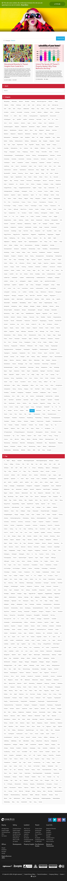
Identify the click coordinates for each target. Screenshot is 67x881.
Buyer (9, 144)
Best (35, 493)
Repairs (5, 371)
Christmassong (26, 518)
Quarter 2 (18, 708)
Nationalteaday (35, 669)
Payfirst (5, 331)
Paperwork (12, 687)
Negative (50, 669)
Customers (15, 169)
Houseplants (6, 256)
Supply (53, 762)
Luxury (37, 292)
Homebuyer (37, 245)
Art (52, 119)
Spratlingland (18, 755)
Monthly (53, 658)
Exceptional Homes (17, 828)
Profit (36, 345)
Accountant (6, 475)
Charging (22, 514)
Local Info (49, 825)
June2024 (12, 274)
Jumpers (5, 274)
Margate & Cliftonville (51, 828)
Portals (5, 338)
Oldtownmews (35, 679)
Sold (27, 396)
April (14, 119)
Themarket (26, 421)
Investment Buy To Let (41, 629)
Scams (30, 378)
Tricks (41, 780)
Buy (4, 144)
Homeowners (23, 248)
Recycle (49, 712)
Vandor (39, 435)
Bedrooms (17, 493)
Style (20, 762)
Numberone (12, 324)
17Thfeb (12, 105)
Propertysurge (50, 705)
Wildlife (31, 794)
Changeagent (12, 151)
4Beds (42, 108)
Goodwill (35, 227)
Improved (40, 259)
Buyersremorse (20, 144)
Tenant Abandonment (46, 769)
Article (5, 123)
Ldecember (60, 640)
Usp (13, 435)
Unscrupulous (49, 784)
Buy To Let (46, 500)
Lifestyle (58, 284)
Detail (51, 173)
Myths (18, 313)
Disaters (35, 177)
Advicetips (57, 112)
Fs (9, 216)
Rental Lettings (45, 363)
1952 (23, 464)
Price (5, 342)
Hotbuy (23, 252)
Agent (60, 475)
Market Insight (37, 654)
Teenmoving (20, 769)
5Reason (53, 108)
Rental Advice (37, 363)
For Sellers (49, 209)
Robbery (13, 730)
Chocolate (54, 514)
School (41, 378)
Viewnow (6, 439)
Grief (43, 230)
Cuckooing (49, 532)
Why (46, 442)
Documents (56, 177)
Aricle (45, 119)
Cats (44, 507)
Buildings (27, 141)
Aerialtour (36, 475)
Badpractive (38, 489)
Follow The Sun (23, 209)
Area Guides (38, 119)
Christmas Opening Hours (15, 518)
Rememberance (7, 363)
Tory (20, 780)
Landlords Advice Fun (41, 277)
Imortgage (39, 618)
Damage (14, 536)
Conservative (27, 525)
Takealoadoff (46, 407)
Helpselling (44, 597)
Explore (32, 195)
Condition (6, 525)
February (20, 198)
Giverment (6, 223)
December (53, 169)
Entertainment (51, 187)
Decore (26, 173)
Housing (32, 256)
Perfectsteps (23, 331)
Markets (60, 654)
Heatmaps (26, 597)
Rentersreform (57, 719)
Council (17, 166)
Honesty (18, 252)
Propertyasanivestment (8, 349)
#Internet (21, 101)
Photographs (50, 687)
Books (27, 496)
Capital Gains (6, 507)
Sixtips (39, 748)
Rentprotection (44, 367)
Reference (24, 715)
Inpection (46, 622)
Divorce (46, 177)
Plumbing (20, 335)
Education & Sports (50, 837)
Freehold (15, 575)
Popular (59, 335)
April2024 (19, 119)
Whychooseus (25, 794)
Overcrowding (31, 683)
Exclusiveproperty (7, 557)
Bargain (38, 126)
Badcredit (32, 489)
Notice (12, 676)
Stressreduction (7, 762)
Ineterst (5, 263)
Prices (9, 342)
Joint (43, 270)
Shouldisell (13, 392)
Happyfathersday (41, 234)
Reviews (38, 726)
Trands (31, 780)
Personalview (30, 331)
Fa (36, 195)
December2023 (7, 173)
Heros (25, 241)
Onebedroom (56, 679)
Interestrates (37, 266)
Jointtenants (49, 633)
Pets (47, 331)
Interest (17, 266)
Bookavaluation (7, 137)
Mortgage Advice (5, 828)
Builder (58, 137)
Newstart (49, 317)
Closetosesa (52, 155)
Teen (15, 769)
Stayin (43, 758)
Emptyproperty (12, 550)
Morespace (14, 661)
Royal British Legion (30, 730)
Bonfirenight (51, 133)
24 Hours (34, 467)
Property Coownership (14, 701)
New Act (55, 313)
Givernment (12, 223)
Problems (51, 342)
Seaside (5, 381)
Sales (42, 374)
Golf (39, 223)
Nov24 (17, 676)
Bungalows (52, 141)
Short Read (37, 389)
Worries (29, 450)
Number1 (6, 324)
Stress (54, 403)
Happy (25, 593)
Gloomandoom (38, 582)
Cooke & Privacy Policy (29, 874)
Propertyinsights (41, 701)
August (28, 123)
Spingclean (11, 755)
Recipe (51, 356)
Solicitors (32, 396)
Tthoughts (47, 780)
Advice (51, 112)
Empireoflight (57, 546)
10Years (56, 101)
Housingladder (37, 615)
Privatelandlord (7, 697)
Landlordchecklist (19, 640)
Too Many (6, 780)
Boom (31, 496)
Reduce (60, 712)
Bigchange (35, 133)
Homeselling (45, 248)
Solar (23, 396)
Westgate (48, 836)
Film (5, 202)
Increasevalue (6, 622)
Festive (57, 561)
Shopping (26, 389)
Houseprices (20, 256)
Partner (30, 687)
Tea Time (16, 410)
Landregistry (50, 277)
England (34, 187)
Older (44, 324)
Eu (35, 191)
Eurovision (40, 191)
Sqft (34, 755)
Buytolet (48, 144)
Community (43, 159)
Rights (54, 726)
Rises (9, 730)
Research (46, 723)
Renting (37, 367)
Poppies (49, 335)
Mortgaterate (54, 661)
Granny (5, 590)
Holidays (16, 245)
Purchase (34, 353)
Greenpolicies (37, 230)
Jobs (39, 270)
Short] (43, 389)
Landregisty (57, 277)
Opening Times (12, 683)
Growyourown (42, 590)
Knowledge (37, 274)
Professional (38, 697)
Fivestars (46, 205)
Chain (54, 148)
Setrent (51, 385)
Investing (25, 629)
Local (19, 288)
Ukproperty (32, 784)
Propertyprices (7, 353)
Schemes (36, 378)
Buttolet (58, 141)
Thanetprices (46, 417)
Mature (5, 658)
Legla (27, 284)
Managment (20, 295)
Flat (59, 205)
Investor (12, 270)
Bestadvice (6, 133)
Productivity (6, 345)
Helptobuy (14, 241)
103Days (11, 464)
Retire (17, 726)
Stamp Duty (51, 755)
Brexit (22, 137)
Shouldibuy (6, 392)
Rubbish (17, 374)
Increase (53, 259)
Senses (41, 385)
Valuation (29, 435)
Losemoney (14, 292)
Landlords (22, 277)
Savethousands (19, 733)
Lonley (5, 651)
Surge (10, 766)
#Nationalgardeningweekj (41, 460)
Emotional (50, 546)
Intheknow (59, 266)
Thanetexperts (7, 417)
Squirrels (39, 755)
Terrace (20, 414)
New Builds (6, 317)
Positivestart (17, 338)
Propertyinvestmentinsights (52, 701)
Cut (4, 536)
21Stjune (19, 108)
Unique (59, 432)
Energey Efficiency (7, 187)
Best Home (54, 130)
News (37, 317)
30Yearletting (40, 467)
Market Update (20, 299)
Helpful (54, 238)
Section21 (28, 737)
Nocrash (12, 320)
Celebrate (36, 148)
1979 (28, 464)
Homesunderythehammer (38, 608)
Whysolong (60, 442)
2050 (14, 108)
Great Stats (25, 230)
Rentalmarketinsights (8, 367)
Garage (20, 579)
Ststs (59, 403)
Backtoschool (31, 126)
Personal (35, 687)
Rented (16, 367)
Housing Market (21, 615)
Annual (37, 478)
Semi (37, 385)
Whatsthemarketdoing (15, 794)
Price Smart (32, 694)
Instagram (20, 626)
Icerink (5, 259)
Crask (21, 532)
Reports (33, 723)
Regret (44, 715)
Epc (57, 187)
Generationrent (39, 220)
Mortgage (26, 306)
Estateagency (6, 554)
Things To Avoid (40, 421)
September (40, 744)
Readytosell (28, 712)
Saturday (52, 374)
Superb (22, 407)
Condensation (7, 162)
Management (6, 295)
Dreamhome (58, 180)
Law (16, 281)
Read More (24, 5)
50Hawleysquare (55, 467)
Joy (61, 633)
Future (50, 216)
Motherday (45, 306)
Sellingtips (15, 744)
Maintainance (43, 292)
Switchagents (39, 407)
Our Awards (4, 836)
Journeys (56, 633)
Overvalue (41, 327)
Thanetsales (6, 421)
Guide (55, 230)
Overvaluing (60, 683)
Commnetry (29, 159)
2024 (49, 105)
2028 (9, 108)
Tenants (5, 414)
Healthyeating (12, 238)
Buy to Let (26, 836)
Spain (5, 399)
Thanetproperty (7, 776)
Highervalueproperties (33, 241)
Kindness (26, 274)
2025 (5, 108)
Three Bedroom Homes (57, 421)
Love (19, 292)
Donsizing (16, 180)
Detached (30, 539)
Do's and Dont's (38, 834)
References (30, 715)
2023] (44, 105)
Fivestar (40, 205)
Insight (34, 263)
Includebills (54, 618)
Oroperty (11, 327)
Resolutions (60, 723)
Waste (44, 791)
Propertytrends (22, 353)
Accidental (6, 112)
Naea (22, 313)
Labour (43, 274)
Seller (54, 381)
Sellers (13, 385)
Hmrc (50, 241)
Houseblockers (42, 252)
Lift (4, 288)
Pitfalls (5, 690)
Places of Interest (50, 841)
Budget (41, 137)
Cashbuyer (38, 507)
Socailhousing (7, 396)
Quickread (6, 356)
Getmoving (47, 220)
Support (27, 407)
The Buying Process (6, 832)
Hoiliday (51, 600)
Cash (31, 148)
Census (48, 148)
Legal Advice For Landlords (50, 281)
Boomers (37, 496)
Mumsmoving (7, 313)
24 (29, 467)
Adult (18, 475)
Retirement (22, 726)
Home (21, 245)
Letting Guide (27, 832)
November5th (45, 676)
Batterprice (51, 126)
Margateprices (52, 295)
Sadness (41, 730)
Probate (20, 697)
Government (6, 230)
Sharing (14, 389)
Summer (11, 407)
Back (13, 489)
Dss (61, 543)
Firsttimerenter (53, 568)
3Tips (38, 108)
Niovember (6, 320)
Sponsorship (25, 399)
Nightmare (46, 672)
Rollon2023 (11, 374)
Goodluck (58, 223)
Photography (57, 687)
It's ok (58, 4)
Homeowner (16, 248)
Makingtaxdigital (57, 651)
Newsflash (43, 317)
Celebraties (55, 507)
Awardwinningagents (8, 126)
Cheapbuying (25, 151)
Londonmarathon (39, 288)
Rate (5, 712)
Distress (40, 177)
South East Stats (49, 396)
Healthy (5, 238)
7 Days (24, 471)
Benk (36, 130)
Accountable (19, 112)
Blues (17, 496)
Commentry (14, 159)
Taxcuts (29, 766)
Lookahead (11, 651)
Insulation (59, 263)
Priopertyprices (27, 342)
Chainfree (59, 148)
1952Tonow (18, 105)
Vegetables (49, 787)
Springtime (50, 399)
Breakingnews (15, 137)
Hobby (60, 241)
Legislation (14, 284)
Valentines (26, 787)
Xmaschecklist (24, 802)
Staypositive (42, 403)
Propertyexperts (27, 349)
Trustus (32, 428)
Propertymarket (54, 349)
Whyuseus (6, 446)
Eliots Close (36, 546)
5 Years (47, 108)
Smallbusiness (43, 392)
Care (21, 148)
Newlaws (25, 317)
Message (22, 658)
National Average (26, 669)
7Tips (29, 471)
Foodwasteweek (45, 572)
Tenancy (53, 410)
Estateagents (24, 191)
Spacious (53, 751)
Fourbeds (60, 209)
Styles (24, 762)
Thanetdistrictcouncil (52, 414)
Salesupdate (57, 730)
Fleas (5, 209)
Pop (44, 335)
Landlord (59, 274)
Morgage (21, 661)
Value (35, 435)
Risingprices (57, 371)
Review (33, 726)
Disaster (29, 177)
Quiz (17, 356)
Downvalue (51, 180)
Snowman (55, 392)
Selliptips (21, 744)
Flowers (9, 209)
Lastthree (44, 640)
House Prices (6, 611)
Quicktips (12, 356)
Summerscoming (37, 762)
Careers (62, 874)
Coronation (49, 162)
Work (10, 798)
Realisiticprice (44, 356)
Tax (52, 407)
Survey (32, 407)
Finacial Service (26, 564)
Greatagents (16, 590)
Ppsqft (30, 338)
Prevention (57, 338)
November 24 (30, 676)
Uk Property (10, 784)
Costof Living (56, 162)
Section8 (34, 737)
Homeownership (32, 248)
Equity (54, 550)
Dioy (25, 177)
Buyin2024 (31, 144)
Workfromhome (17, 798)
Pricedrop (39, 694)
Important (33, 259)
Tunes (57, 780)
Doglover (6, 180)
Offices (4, 844)
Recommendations (58, 356)
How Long (53, 615)
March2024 (39, 295)
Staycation (35, 403)
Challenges (23, 511)
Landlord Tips (6, 277)
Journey (57, 270)
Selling (18, 385)
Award (52, 485)
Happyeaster (33, 234)
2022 (29, 105)
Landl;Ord (6, 640)
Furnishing (44, 216)
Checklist (32, 151)
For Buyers (43, 209)
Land (59, 636)
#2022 (8, 460)
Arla (49, 119)
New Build (56, 669)
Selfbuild (45, 381)
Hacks (60, 230)
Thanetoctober (56, 773)
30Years (32, 108)
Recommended (42, 712)
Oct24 (22, 324)
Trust (27, 428)
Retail (5, 726)
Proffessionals (30, 345)
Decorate (46, 536)
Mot (15, 665)
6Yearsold (15, 471)
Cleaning (34, 155)
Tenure (11, 414)
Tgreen (30, 414)
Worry (13, 802)
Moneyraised (6, 306)
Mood (20, 306)
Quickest (58, 353)
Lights (9, 647)
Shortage (48, 389)
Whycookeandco (52, 442)
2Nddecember (26, 108)
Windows (19, 446)
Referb (18, 715)
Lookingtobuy (53, 288)
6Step (10, 471)
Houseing (20, 611)
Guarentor (49, 590)
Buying (43, 144)
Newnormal (31, 317)
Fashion (9, 198)
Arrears (36, 482)
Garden (15, 220)
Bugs (54, 137)
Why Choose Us (16, 836)
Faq (4, 198)
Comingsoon (55, 518)
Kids (21, 274)
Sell (50, 381)
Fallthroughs (6, 561)
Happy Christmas (7, 234)
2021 (24, 105)
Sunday (16, 407)
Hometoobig (6, 252)
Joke (52, 270)
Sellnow (32, 385)
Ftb (13, 216)
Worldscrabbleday (56, 798)
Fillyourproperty (57, 198)
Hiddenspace (6, 600)
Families (52, 195)
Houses (26, 256)
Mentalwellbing (23, 302)
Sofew (18, 396)
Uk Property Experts (8, 432)
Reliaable (48, 360)
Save (57, 374)
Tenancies (27, 769)
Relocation (54, 360)
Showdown (25, 748)
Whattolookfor (39, 442)
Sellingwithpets (25, 385)
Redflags (54, 712)
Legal (41, 281)
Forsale (54, 209)
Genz (5, 582)
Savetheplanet (11, 733)
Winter (25, 446)
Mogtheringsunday (48, 302)
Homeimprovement (8, 248)
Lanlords (38, 640)
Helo (41, 238)
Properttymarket (57, 697)
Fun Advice (50, 575)
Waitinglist (27, 791)
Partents (52, 327)
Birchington (48, 834)
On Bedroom (49, 324)
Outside (22, 327)
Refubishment (37, 715)
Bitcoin (41, 133)
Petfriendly (42, 331)
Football (36, 209)
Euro (36, 554)
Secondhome (23, 381)
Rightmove (48, 726)
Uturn (18, 435)
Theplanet (32, 421)
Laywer (53, 640)
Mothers (25, 665)
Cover (35, 166)
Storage (48, 758)
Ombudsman (48, 679)
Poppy (54, 335)
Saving (12, 378)
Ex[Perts (51, 191)
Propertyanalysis (54, 345)
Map (26, 295)
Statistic (21, 758)
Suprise (5, 766)
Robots (5, 374)
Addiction (40, 112)
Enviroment (44, 550)
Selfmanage (52, 737)
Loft (43, 647)
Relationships (36, 360)
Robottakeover (21, 730)
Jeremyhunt (31, 633)
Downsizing (56, 543)
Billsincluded (47, 493)
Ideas (10, 259)
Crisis (55, 166)
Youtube (40, 802)
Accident (47, 471)
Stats (30, 403)
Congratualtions (19, 525)
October (27, 324)
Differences (55, 539)
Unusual (56, 784)
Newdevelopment (13, 672)
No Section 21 (54, 672)
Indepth (59, 259)
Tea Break (10, 410)
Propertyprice (26, 705)
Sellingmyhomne (7, 744)
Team (27, 410)
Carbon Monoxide (15, 507)
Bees (31, 493)
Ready (38, 356)
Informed (29, 263)
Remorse (14, 363)
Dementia (6, 539)
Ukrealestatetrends (40, 784)
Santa (47, 374)
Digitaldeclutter (19, 177)
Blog (45, 133)
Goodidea (52, 223)
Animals (32, 478)
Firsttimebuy (36, 568)
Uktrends (46, 432)
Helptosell (20, 241)
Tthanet (37, 428)
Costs (12, 166)
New (51, 313)
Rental (31, 363)
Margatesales (6, 299)
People (17, 331)
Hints (41, 241)
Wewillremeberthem (58, 791)
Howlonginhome (58, 256)
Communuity (27, 521)
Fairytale (47, 557)
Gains (11, 579)
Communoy (20, 521)
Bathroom (44, 126)
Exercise (14, 557)
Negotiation (44, 313)
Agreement (13, 478)
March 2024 (32, 295)
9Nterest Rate (35, 471)
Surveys (15, 766)
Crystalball (43, 532)
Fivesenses (14, 572)
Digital (12, 177)
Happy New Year (16, 234)
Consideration (20, 162)
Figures (50, 198)
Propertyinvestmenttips (8, 705)
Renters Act (42, 719)
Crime (50, 166)
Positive (10, 338)
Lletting (25, 647)
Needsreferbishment (30, 313)
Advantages (24, 475)
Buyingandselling (15, 503)
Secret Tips (16, 737)
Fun (27, 216)
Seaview (16, 381)
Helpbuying (37, 597)
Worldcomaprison (52, 446)
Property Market (24, 701)
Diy (50, 177)
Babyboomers (24, 126)
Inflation (11, 263)
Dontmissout (29, 180)
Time (44, 776)
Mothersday (31, 665)
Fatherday (29, 561)
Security (34, 381)
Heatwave (35, 238)
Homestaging (27, 608)
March (19, 654)
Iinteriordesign (21, 259)
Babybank (17, 126)
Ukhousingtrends (39, 432)
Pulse (29, 353)
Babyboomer (58, 485)
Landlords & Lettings (30, 277)
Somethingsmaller (39, 396)
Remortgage (20, 363)
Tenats (60, 769)
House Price (34, 252)
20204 (45, 464)
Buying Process (7, 503)
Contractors (35, 525)
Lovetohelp (31, 292)
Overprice (28, 327)
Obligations (10, 679)
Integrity (12, 266)
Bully (40, 141)
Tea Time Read (36, 766)
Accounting (26, 112)
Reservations (16, 371)
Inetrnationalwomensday (17, 622)
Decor (41, 536)
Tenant (59, 410)
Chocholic (57, 151)
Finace (19, 564)
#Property (51, 460)
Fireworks (55, 564)
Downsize (45, 180)
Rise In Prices (50, 371)
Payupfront (11, 331)
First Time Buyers (16, 568)
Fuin (17, 216)
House (28, 252)
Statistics (24, 403)
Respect (28, 371)
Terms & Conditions (42, 874)
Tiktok (39, 776)
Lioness (20, 647)
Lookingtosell (6, 292)
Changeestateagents (8, 514)
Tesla (25, 414)
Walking (22, 439)
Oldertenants (27, 679)
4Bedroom (48, 467)
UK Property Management (19, 432)
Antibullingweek (7, 119)
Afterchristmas (43, 475)
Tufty (52, 780)
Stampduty (57, 399)
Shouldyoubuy (20, 392)
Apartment (60, 478)
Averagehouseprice (20, 485)
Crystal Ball (36, 532)
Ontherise (56, 324)
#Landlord (27, 101)
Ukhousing (25, 784)
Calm (49, 503)
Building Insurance (19, 141)
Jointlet (47, 270)
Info (16, 263)
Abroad (41, 471)
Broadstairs (27, 137)
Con (56, 159)
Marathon (14, 654)
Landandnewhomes (51, 274)
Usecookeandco (7, 435)
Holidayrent (6, 604)
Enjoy (45, 187)
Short (31, 389)
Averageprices (29, 485)
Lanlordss (6, 281)
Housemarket (56, 252)
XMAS (34, 450)
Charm (33, 514)
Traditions (13, 428)
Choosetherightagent (19, 155)
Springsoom (43, 399)
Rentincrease (30, 367)
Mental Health (7, 302)
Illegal (28, 259)
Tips (58, 776)
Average (40, 123)
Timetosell (49, 776)
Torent (16, 780)
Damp (37, 169)
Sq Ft (30, 755)
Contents (27, 162)
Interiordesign (7, 629)
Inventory (19, 629)
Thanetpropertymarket (55, 417)
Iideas (15, 259)
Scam (26, 378)
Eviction (46, 191)
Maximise (48, 299)
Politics (39, 335)
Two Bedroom (47, 428)
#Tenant (57, 460)
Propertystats (14, 353)
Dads (9, 536)
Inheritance (40, 622)
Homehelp (52, 245)
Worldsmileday (16, 450)
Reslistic (23, 371)
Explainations (25, 195)
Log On (34, 876)
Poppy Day (46, 690)
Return (28, 726)
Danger (19, 536)
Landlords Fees (27, 830)
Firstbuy (14, 205)
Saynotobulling (19, 378)
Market (13, 299)
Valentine (23, 435)
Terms (15, 414)
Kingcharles (39, 636)
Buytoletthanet (30, 503)
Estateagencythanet (8, 191)
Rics (43, 726)
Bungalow (45, 141)
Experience (13, 195)
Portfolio (6, 694)
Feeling (31, 198)
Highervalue (14, 600)
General (32, 220)
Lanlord (32, 640)
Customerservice (23, 169)
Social (13, 396)
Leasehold (36, 281)
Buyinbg (37, 144)
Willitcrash (37, 794)
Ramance (53, 708)
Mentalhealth (14, 302)
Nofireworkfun (19, 320)
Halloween (13, 593)
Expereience (6, 195)
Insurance (6, 266)
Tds (60, 407)
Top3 (11, 780)
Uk (53, 428)
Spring (37, 399)
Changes (16, 514)
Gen (40, 579)
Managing (14, 295)
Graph (20, 230)
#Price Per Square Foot (41, 101)
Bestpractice (13, 133)
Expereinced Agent (22, 557)
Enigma (40, 187)
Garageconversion (7, 220)
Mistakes (34, 658)
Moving (57, 306)
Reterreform (11, 726)
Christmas (28, 155)
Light (5, 647)
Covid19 (11, 532)
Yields (39, 450)
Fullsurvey (22, 216)
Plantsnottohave (7, 335)
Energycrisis (30, 550)
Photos (51, 331)
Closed (49, 518)
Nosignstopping (43, 320)
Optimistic (19, 683)
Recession (35, 712)
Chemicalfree (44, 151)
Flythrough (16, 209)
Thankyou (13, 421)
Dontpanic (37, 543)
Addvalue (13, 475)
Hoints (5, 245)
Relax (43, 360)
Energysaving (37, 550)
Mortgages (32, 306)
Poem (26, 690)
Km (49, 636)
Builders (5, 141)
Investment (6, 270)
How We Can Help (17, 834)
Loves (26, 651)
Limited (9, 288)
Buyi (26, 144)
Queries (45, 353)
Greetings (28, 590)
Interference (45, 266)
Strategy (49, 403)
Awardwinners (51, 123)
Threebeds (33, 776)
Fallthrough (46, 195)
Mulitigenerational (55, 665)
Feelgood (26, 198)
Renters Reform (23, 367)
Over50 (25, 683)
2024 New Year (55, 105)
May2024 (58, 299)
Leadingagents (23, 281)
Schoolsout (53, 378)
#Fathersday (14, 101)
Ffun (5, 564)
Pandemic (6, 687)
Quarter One (24, 708)
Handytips (19, 593)
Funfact (32, 216)
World (23, 798)
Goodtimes (20, 227)
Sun (43, 762)
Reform (30, 360)
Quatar (30, 708)
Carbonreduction (14, 148)
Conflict (13, 162)
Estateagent (16, 191)
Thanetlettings (30, 417)
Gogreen (34, 223)
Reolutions (22, 723)
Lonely (46, 288)
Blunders (21, 496)
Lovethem (25, 292)
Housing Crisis (12, 615)
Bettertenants (28, 133)
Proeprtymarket (14, 345)
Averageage (12, 485)
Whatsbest (6, 794)
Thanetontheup (38, 417)
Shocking (20, 389)
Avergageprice (37, 485)
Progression (49, 697)
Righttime (60, 726)
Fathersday (36, 561)
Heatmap (29, 238)
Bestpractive (20, 133)
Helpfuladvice (6, 241)
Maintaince (51, 292)
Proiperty (41, 345)
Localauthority (37, 647)
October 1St (33, 324)
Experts (19, 195)
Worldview (23, 450)
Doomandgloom (37, 180)
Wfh (57, 439)
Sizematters (35, 392)
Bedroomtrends (25, 493)
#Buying (13, 460)
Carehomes (27, 507)
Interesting (24, 266)
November (51, 320)
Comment (59, 155)
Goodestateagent (14, 586)
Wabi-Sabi (17, 439)
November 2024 (58, 320)
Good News (60, 582)
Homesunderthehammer (54, 248)
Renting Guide (38, 830)
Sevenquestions (7, 389)
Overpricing (46, 683)
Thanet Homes (27, 773)
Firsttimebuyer (33, 205)
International (52, 266)
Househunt (49, 252)
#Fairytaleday (6, 101)
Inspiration (53, 263)
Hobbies (55, 241)
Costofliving (6, 166)
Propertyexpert (18, 349)
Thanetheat (14, 417)
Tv (60, 780)
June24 (23, 636)
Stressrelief (14, 762)
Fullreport (40, 575)
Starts (5, 403)
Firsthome (20, 205)
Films (9, 202)
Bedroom (6, 130)
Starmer (5, 758)
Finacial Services (16, 202)
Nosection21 (35, 320)
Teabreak (22, 410)
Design (42, 173)
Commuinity (36, 159)
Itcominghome (13, 633)
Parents (46, 327)
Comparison (41, 521)
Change (5, 151)
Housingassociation (40, 256)
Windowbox (12, 446)
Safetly (32, 374)
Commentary (6, 159)
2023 (33, 105)
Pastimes (58, 327)
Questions (36, 708)
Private (34, 342)
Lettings (52, 284)
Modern (40, 302)
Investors (18, 270)
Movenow (51, 306)
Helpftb (49, 238)
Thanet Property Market (37, 773)
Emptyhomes (58, 184)
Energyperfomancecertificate (24, 187)
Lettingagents (46, 284)
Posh (11, 694)
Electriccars (23, 546)
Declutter (14, 173)
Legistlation (21, 284)
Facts (40, 195)
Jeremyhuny (38, 633)
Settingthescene (59, 385)
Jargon (34, 270)
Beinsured (21, 130)
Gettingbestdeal (54, 220)
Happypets (58, 234)
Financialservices (42, 202)
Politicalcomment (32, 335)
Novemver (53, 676)
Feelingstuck (37, 198)
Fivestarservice (53, 205)
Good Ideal (53, 582)
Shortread (55, 389)
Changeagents (54, 511)
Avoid (45, 123)
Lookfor (17, 651)
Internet (13, 629)
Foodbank (38, 572)
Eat (16, 184)
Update (5, 787)
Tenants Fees (38, 832)
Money (55, 302)
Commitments (21, 159)
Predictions (36, 338)
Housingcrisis (29, 615)
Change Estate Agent (45, 511)
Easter (5, 184)
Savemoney (6, 378)
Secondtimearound (8, 737)
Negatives (38, 313)
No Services (6, 676)
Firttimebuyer (6, 572)
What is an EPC (16, 839)
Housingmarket (45, 615)
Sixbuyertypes (32, 748)
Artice (57, 119)
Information (21, 263)
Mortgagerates (34, 661)
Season (10, 381)
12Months (6, 105)
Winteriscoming (32, 446)
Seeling (40, 381)
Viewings (56, 435)
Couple (30, 166)
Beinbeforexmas (13, 130)
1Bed (32, 464)
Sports (32, 399)
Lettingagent (38, 284)
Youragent (49, 450)
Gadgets (55, 216)
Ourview (17, 327)
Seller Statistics (7, 385)
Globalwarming (28, 223)
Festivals (52, 561)
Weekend (41, 439)
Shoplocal (47, 744)
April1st (9, 482)
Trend (18, 428)
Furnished (38, 216)
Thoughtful (48, 421)
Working (44, 446)
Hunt (14, 618)
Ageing (54, 475)
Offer (21, 679)
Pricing (20, 342)
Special (5, 755)
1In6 (36, 464)
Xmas (18, 802)
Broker (33, 137)
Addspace (46, 112)
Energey (18, 550)
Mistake (35, 302)
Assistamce (16, 123)
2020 (41, 464)
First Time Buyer (7, 205)
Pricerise (44, 694)
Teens (49, 410)
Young (43, 450)
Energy (15, 187)
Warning (39, 791)
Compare (34, 521)
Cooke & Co (50, 525)
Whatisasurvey (7, 442)
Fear (41, 561)
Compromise (50, 159)
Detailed (56, 173)
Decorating (20, 173)
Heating (23, 238)
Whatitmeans (15, 442)
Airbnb (22, 478)
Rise (5, 730)
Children (50, 151)
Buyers (13, 144)
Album (27, 478)
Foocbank (31, 209)
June (18, 636)
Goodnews (6, 227)
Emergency (39, 184)
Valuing (43, 787)
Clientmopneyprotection (43, 155)
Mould (37, 665)
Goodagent (45, 223)
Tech (44, 410)
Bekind (26, 130)
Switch (20, 766)
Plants (16, 690)
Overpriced (35, 327)
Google (40, 227)
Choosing (60, 514)
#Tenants (50, 101)
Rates (28, 356)
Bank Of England (46, 489)
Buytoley (37, 503)
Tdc (56, 407)
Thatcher (21, 776)
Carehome (26, 148)
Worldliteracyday (7, 450)
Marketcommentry (29, 299)
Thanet (43, 414)
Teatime (32, 410)
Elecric (27, 184)
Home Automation (28, 245)
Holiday (10, 245)
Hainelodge (6, 593)
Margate (45, 295)
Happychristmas (25, 234)
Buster (36, 500)
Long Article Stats (55, 647)
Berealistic (48, 130)
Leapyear (30, 281)
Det (47, 173)
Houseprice (13, 256)
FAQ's (3, 834)
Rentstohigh (56, 367)
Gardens (27, 220)
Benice (31, 130)
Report (10, 371)
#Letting (33, 101)
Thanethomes (22, 417)
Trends (23, 428)
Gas (36, 579)
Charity (18, 151)
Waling (33, 791)
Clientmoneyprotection (41, 518)
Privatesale (14, 697)
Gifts (61, 220)
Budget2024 (47, 137)
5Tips (5, 471)
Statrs (27, 758)
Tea (4, 410)
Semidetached (33, 744)
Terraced (15, 773)
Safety (37, 374)
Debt (48, 169)
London (47, 647)
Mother (20, 665)
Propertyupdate (58, 705)
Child (43, 514)
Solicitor (35, 751)
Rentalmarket (53, 363)
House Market (57, 608)
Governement (54, 227)
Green (31, 230)
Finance (29, 202)
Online (5, 683)
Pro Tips (39, 342)
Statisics (18, 403)
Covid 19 (40, 166)
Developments (17, 844)
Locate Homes (25, 288)
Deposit (31, 173)
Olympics (42, 679)
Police (25, 335)
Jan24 (23, 270)
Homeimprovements (47, 604)
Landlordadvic (14, 277)
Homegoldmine (45, 245)
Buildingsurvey (34, 141)
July (62, 270)
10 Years (5, 464)
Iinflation (33, 618)
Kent (17, 274)
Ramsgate (23, 356)
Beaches (57, 126)
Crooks (59, 166)
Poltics (40, 690)
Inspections (46, 263)
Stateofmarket (12, 403)
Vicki (5, 791)
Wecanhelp (35, 439)
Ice (18, 618)
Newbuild (13, 317)
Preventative (50, 338)
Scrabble (42, 733)
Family (57, 195)
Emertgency (46, 184)
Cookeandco (41, 162)
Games (15, 579)
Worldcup (29, 798)
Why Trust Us (27, 828)
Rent (26, 363)
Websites (28, 439)
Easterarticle (11, 184)
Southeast (57, 396)
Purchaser (40, 353)
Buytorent (43, 503)
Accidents (13, 112)
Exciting (57, 191)
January (28, 270)
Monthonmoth (7, 661)
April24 (21, 482)
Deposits (37, 173)
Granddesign (13, 230)
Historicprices (25, 600)
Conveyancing (34, 162)
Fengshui (44, 198)
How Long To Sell (7, 618)
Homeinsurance (57, 604)
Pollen (36, 690)
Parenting (19, 687)
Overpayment (39, 683)
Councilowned (24, 166)
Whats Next (22, 442)
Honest (12, 252)
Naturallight (43, 669)
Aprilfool (25, 119)
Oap (18, 324)
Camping (54, 144)
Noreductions (27, 320)
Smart (49, 392)
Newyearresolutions (57, 317)
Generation (59, 579)
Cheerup (37, 151)
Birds (54, 493)
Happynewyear (50, 234)
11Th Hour (18, 464)
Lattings (11, 281)
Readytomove (21, 712)
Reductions (18, 360)
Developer (41, 539)
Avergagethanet (45, 485)
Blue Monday (10, 496)
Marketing (37, 299)
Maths (42, 299)
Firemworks (50, 202)
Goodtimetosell (28, 227)
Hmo (37, 600)
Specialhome (18, 399)
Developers (6, 177)
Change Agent (35, 511)
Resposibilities (35, 371)
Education (22, 184)
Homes (39, 248)
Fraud (10, 575)
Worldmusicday (36, 798)
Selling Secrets (16, 837)
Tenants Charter (38, 828)
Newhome (19, 317)
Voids (11, 439)
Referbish (25, 360)
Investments (50, 629)
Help (45, 238)
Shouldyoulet (28, 392)
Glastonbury (19, 223)
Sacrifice (23, 374)
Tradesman (6, 428)
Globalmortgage (30, 582)
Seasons (53, 733)
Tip (54, 776)
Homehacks (38, 604)
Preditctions (43, 338)
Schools (46, 378)
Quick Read (51, 353)
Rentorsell (11, 723)
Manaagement (59, 292)
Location (32, 288)
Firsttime (26, 205)
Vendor (45, 435)
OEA (39, 324)
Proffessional (22, 345)
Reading (33, 356)
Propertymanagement (44, 349)
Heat (18, 238)
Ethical (30, 191)
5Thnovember (59, 108)
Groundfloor (49, 230)
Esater (59, 550)
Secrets (29, 381)
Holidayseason (20, 604)
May (53, 299)
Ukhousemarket (30, 432)
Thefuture (19, 421)
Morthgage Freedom (8, 665)
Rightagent (42, 371)
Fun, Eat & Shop (49, 839)
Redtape (5, 360)
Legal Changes (7, 284)
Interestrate (30, 266)
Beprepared (41, 130)
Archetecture (31, 119)
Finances (35, 202)
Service (46, 385)
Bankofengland (56, 489)
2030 (21, 467)
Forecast (58, 572)
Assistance (23, 123)
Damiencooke (31, 169)
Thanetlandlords (48, 773)
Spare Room (11, 399)
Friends (5, 216)
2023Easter (6, 467)
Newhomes (28, 672)
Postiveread (24, 338)
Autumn (34, 123)
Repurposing (39, 723)
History (45, 241)
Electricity (30, 546)
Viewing (50, 435)
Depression (18, 539)
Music (13, 313)
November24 (37, 676)
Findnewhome (48, 564)
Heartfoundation (12, 597)
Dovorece (44, 543)
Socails (13, 751)
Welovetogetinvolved (49, 439)
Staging (44, 755)
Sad (28, 374)
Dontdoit (22, 180)
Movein (42, 665)
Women (39, 446)
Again (50, 475)
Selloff (26, 744)
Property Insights (5, 830)
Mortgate (38, 306)
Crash (45, 166)
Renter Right (34, 719)
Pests (37, 331)
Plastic (14, 335)
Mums (5, 669)
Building (11, 141)
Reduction (12, 360)
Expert (36, 557)
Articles (10, 123)
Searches (59, 378)
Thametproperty (37, 414)
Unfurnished (53, 432)
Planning (57, 331)
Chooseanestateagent (8, 155)
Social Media (24, 751)
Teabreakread (50, 766)
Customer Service (7, 169)
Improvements (47, 259)
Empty (52, 184)
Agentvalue (6, 478)
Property (47, 345)
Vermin (60, 787)
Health (5, 597)
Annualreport (44, 478)
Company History (53, 874)
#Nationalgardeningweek (29, 460)
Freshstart (21, 575)
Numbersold (59, 676)
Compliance (48, 521)
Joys (5, 636)
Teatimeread (38, 410)
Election (32, 184)
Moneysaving (14, 306)
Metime (29, 302)
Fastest (14, 198)
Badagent (26, 489)
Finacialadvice (35, 564)
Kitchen (31, 274)
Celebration (43, 148)
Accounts (33, 112)
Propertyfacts (34, 349)
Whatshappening (30, 442)
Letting (31, 284)
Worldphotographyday (46, 798)
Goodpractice (13, 227)
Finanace (23, 202)
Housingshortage (49, 256)
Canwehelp (6, 148)
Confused (12, 525)
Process (56, 342)
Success (5, 407)
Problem (45, 342)
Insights (39, 263)
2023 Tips (39, 105)
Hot (51, 608)
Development (48, 539)
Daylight (42, 169)
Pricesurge (15, 342)
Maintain (42, 651)
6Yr (20, 471)
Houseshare (60, 611)
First (56, 202)
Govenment (46, 227)
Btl (37, 137)
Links (14, 288)
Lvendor (36, 651)
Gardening (21, 220)
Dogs (11, 180)
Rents (51, 367)
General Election (52, 579)
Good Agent (46, 582)
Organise (6, 327)
